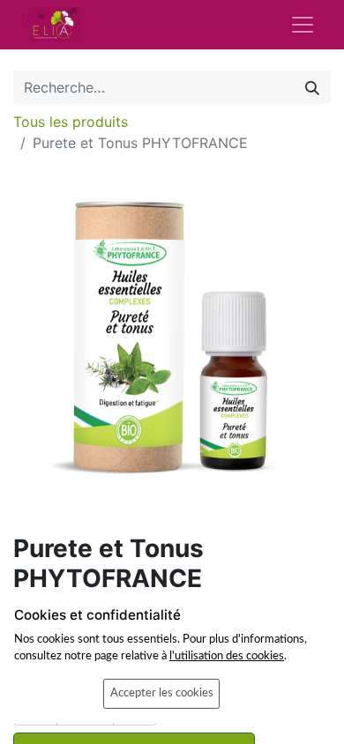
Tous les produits (70, 121)
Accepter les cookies (161, 693)
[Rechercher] (312, 87)
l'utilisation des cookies (226, 656)
